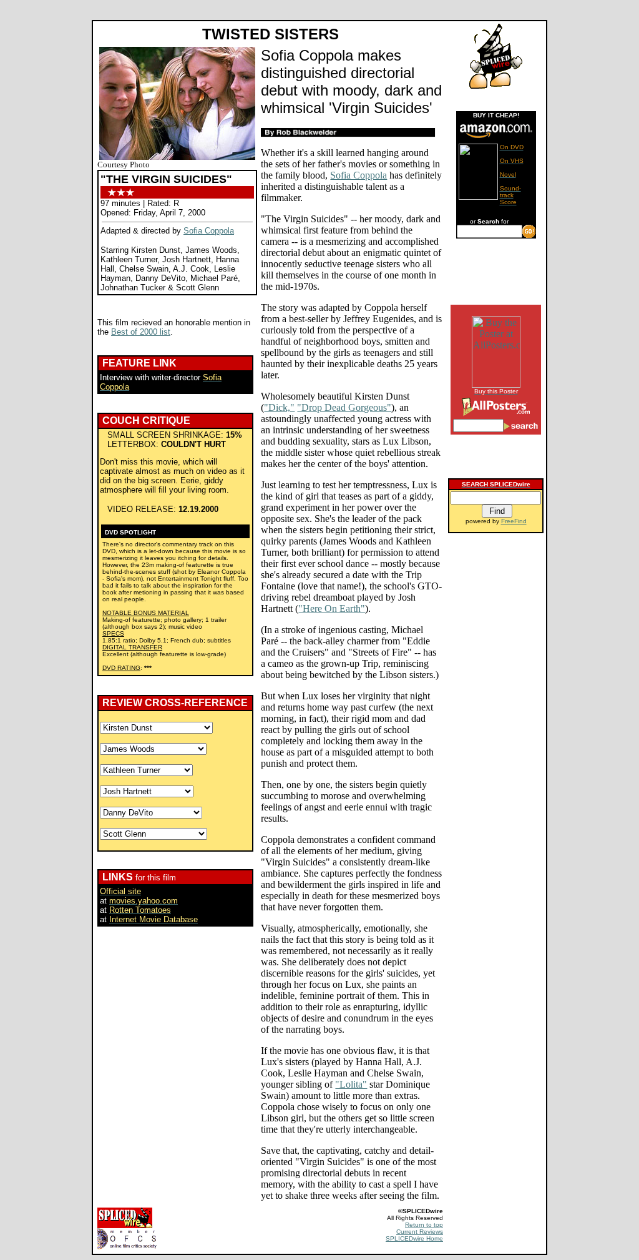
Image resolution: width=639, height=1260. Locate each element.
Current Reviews (419, 1231)
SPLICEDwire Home (414, 1238)
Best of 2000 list (140, 332)
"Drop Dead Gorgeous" (344, 407)
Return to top (424, 1224)
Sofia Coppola (208, 230)
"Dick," (279, 407)
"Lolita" (351, 1084)
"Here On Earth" (331, 608)
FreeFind (514, 521)
